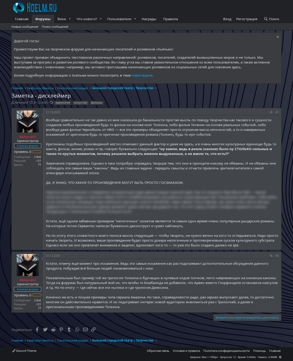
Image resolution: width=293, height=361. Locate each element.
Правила (170, 19)
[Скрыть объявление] (277, 37)
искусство (80, 103)
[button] (70, 19)
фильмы (96, 103)
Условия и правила (186, 351)
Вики (61, 19)
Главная (21, 19)
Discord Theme (25, 351)
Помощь (259, 351)
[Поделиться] (271, 112)
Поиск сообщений (55, 27)
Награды (149, 19)
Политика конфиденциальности (226, 351)
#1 (277, 112)
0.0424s (251, 357)
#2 (277, 256)
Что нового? (86, 19)
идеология (63, 103)
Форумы (43, 19)
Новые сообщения (24, 27)
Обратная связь (158, 351)
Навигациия (142, 75)
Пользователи (119, 19)
